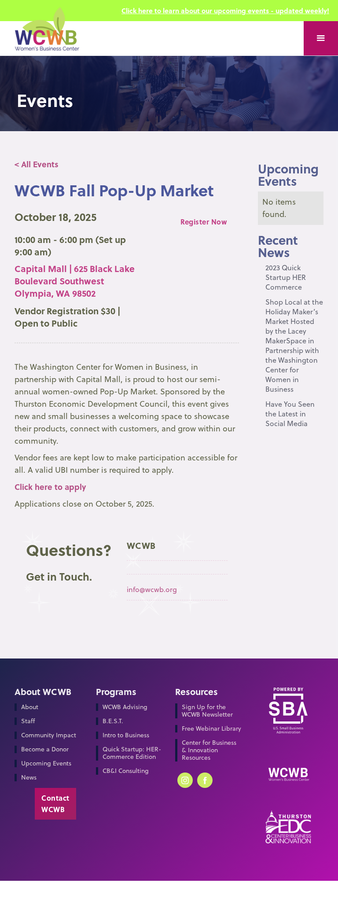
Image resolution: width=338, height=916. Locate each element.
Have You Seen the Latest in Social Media (290, 413)
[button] (321, 38)
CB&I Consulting (126, 771)
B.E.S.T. (113, 721)
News (29, 777)
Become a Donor (45, 749)
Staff (28, 721)
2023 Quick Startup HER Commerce (285, 277)
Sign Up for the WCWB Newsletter (207, 710)
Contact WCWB (55, 803)
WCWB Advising (125, 707)
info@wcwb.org (152, 589)
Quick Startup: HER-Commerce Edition (132, 753)
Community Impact (48, 735)
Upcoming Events (46, 763)
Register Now (203, 222)
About (29, 707)
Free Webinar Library (211, 728)
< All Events (37, 164)
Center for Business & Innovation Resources (209, 750)
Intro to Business (126, 735)
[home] (46, 38)
